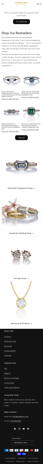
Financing (7, 355)
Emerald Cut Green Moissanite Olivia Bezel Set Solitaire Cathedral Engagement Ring (31, 125)
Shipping (7, 373)
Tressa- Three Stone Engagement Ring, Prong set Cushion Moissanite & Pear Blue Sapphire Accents (11, 94)
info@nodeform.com (20, 417)
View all (21, 138)
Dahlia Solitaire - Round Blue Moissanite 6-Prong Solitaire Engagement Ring (30, 93)
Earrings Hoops (20, 278)
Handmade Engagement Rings (20, 188)
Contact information (33, 461)
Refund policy (22, 458)
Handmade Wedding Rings (20, 233)
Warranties (8, 346)
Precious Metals (9, 351)
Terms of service (33, 458)
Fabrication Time (10, 341)
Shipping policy (20, 461)
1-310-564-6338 (15, 421)
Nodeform (13, 458)
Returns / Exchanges (11, 378)
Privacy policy (10, 461)
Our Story (7, 336)
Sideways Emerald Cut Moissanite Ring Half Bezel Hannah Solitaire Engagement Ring (11, 126)
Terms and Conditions (12, 387)
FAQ (5, 369)
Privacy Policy (9, 383)
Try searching (21, 22)
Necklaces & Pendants (20, 323)
